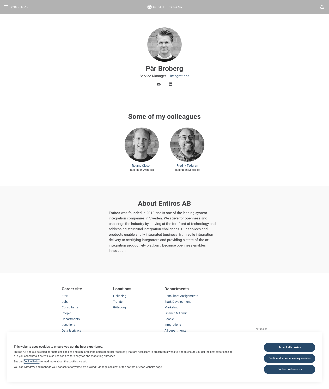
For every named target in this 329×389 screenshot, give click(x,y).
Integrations (180, 76)
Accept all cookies (289, 347)
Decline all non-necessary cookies (289, 358)
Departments (71, 319)
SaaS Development (177, 301)
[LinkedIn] (170, 84)
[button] (322, 7)
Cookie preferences (290, 369)
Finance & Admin (175, 313)
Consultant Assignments (181, 296)
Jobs (65, 301)
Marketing (171, 307)
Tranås (118, 301)
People (66, 313)
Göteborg (119, 307)
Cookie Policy (31, 361)
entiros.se (261, 329)
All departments (175, 330)
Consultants (70, 307)
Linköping (119, 296)
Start (65, 296)
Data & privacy (71, 330)
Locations (68, 324)
